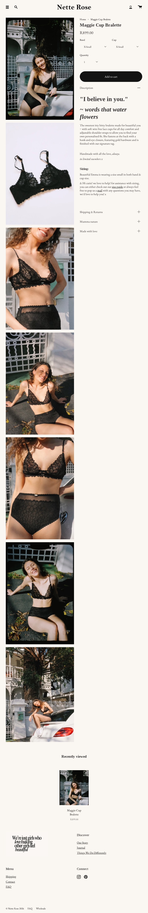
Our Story (82, 842)
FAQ (8, 886)
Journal (81, 847)
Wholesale (41, 908)
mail (99, 190)
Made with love (88, 231)
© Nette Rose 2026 (15, 908)
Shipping (11, 876)
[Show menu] (9, 7)
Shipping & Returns (91, 212)
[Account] (130, 7)
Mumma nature (89, 221)
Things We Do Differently (91, 853)
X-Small (87, 46)
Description (86, 88)
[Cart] (140, 7)
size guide (117, 187)
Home (83, 19)
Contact (10, 881)
